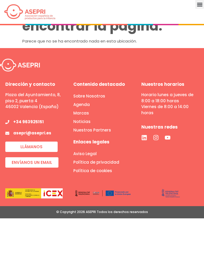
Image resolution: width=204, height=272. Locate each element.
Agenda (81, 104)
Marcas (81, 113)
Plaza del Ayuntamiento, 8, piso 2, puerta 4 (33, 98)
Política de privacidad (96, 162)
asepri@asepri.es (32, 133)
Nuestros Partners (92, 130)
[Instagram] (156, 138)
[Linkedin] (144, 138)
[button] (199, 4)
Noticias (82, 121)
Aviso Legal (85, 153)
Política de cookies (92, 170)
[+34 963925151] (7, 122)
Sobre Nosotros (89, 96)
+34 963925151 (28, 122)
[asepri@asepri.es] (7, 133)
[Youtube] (168, 138)
